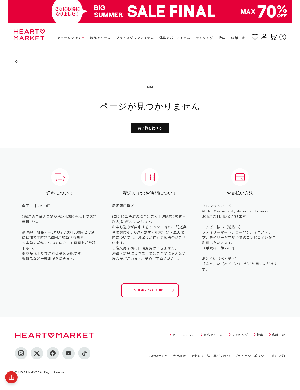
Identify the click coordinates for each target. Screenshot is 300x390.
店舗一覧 (238, 37)
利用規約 (278, 355)
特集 (222, 37)
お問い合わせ (158, 355)
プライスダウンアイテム (135, 37)
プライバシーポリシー (251, 355)
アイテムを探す (69, 37)
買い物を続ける (150, 128)
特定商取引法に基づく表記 (210, 355)
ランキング (204, 37)
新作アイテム (100, 37)
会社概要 (179, 355)
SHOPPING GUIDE (150, 290)
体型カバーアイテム (174, 37)
